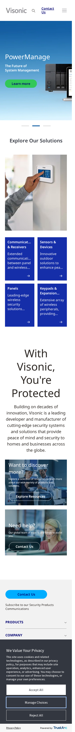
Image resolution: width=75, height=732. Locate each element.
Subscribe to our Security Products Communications (29, 607)
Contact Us (47, 10)
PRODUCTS (14, 622)
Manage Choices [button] (36, 702)
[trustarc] (60, 728)
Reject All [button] (36, 715)
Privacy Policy (13, 727)
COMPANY (13, 635)
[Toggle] (64, 10)
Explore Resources (30, 496)
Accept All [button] (36, 690)
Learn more (21, 83)
